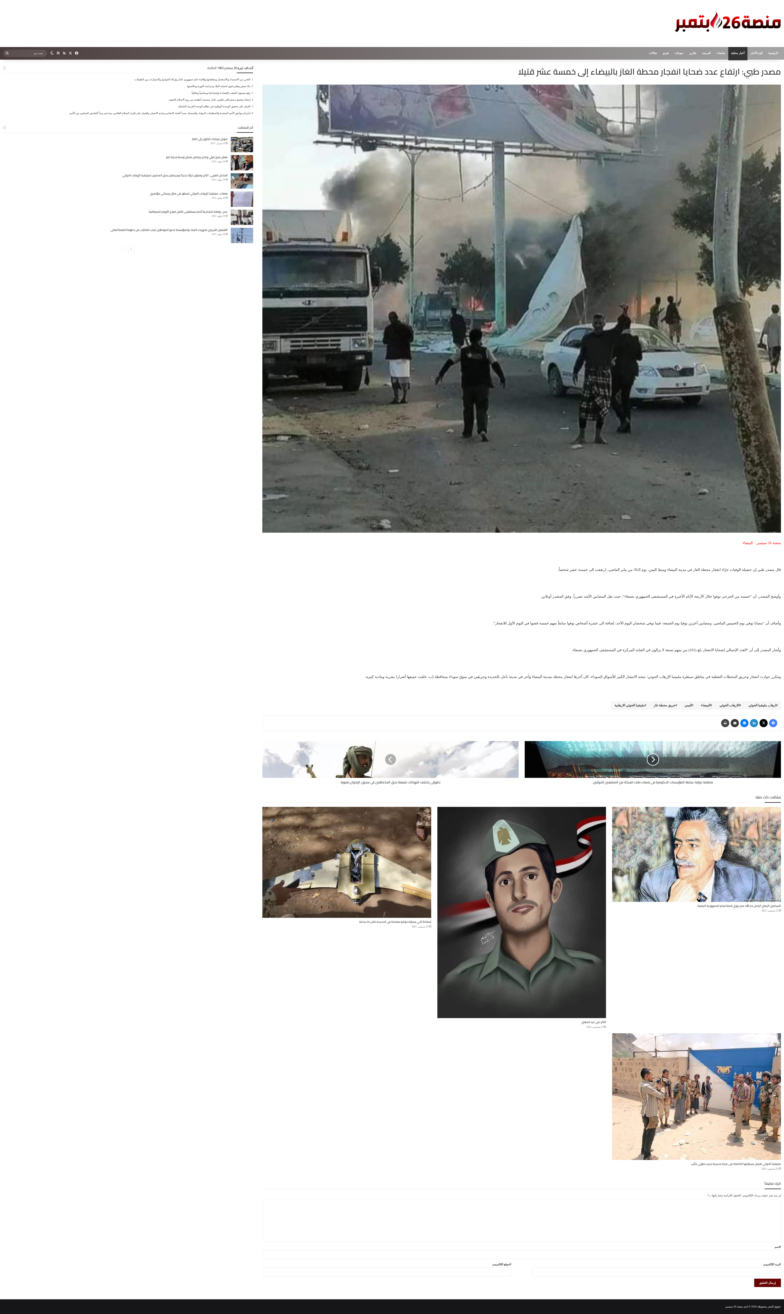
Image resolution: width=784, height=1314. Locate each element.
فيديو (666, 53)
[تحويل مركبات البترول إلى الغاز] (242, 144)
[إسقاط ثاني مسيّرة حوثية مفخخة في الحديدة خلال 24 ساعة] (346, 862)
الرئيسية (773, 53)
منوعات (679, 53)
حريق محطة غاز (664, 705)
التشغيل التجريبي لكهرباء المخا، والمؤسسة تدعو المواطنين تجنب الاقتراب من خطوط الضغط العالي (169, 230)
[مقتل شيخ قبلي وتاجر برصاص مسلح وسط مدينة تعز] (242, 162)
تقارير (692, 53)
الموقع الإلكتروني (501, 1264)
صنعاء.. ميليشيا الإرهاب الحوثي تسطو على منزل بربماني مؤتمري (189, 193)
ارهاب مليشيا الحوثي (762, 705)
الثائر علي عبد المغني (593, 1022)
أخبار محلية (738, 53)
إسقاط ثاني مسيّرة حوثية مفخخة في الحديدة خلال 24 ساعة (395, 921)
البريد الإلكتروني (772, 1264)
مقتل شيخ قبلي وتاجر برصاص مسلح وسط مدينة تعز (197, 157)
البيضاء (705, 705)
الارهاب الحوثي (729, 705)
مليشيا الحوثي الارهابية (630, 705)
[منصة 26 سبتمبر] (727, 23)
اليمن (688, 705)
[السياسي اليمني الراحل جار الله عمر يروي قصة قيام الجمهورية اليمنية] (696, 854)
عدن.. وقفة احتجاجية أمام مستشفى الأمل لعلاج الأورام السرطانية (188, 211)
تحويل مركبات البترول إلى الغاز (210, 139)
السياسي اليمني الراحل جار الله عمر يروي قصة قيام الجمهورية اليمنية (739, 905)
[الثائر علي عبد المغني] (521, 912)
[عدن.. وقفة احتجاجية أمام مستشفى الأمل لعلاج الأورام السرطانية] (242, 217)
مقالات (653, 53)
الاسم (778, 1246)
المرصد (706, 53)
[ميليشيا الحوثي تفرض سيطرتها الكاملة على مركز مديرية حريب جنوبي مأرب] (696, 1096)
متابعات (720, 53)
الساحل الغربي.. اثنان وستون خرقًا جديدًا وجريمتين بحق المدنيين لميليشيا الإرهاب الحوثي (175, 175)
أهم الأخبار (756, 53)
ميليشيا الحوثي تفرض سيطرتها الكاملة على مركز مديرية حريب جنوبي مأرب (736, 1163)
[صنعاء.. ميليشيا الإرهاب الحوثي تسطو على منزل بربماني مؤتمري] (242, 199)
